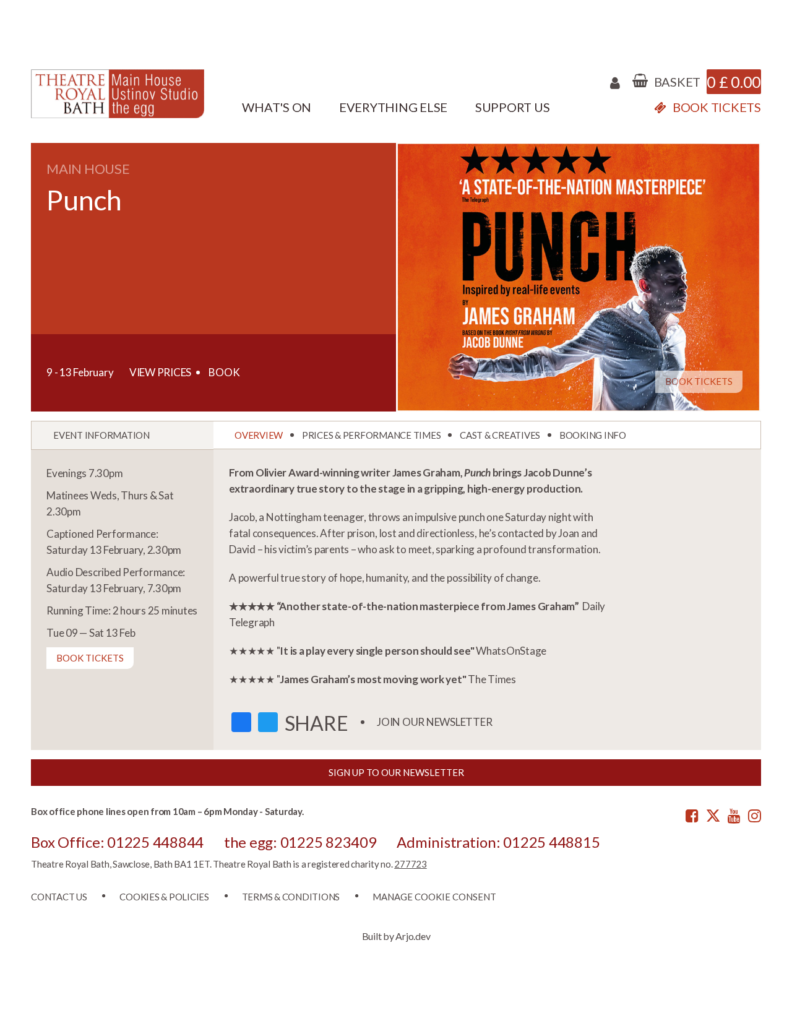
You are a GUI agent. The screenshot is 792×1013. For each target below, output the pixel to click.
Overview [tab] (259, 435)
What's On (276, 107)
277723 (410, 863)
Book (224, 372)
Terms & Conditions (291, 896)
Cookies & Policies (164, 896)
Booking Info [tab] (592, 435)
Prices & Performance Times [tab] (371, 435)
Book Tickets (699, 381)
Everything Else (393, 107)
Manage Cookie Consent (434, 896)
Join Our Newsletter (434, 721)
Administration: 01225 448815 (498, 842)
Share (316, 723)
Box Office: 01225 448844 (117, 842)
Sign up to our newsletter (396, 772)
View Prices (160, 372)
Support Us (512, 107)
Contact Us (59, 896)
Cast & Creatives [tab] (500, 435)
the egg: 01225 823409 (300, 842)
